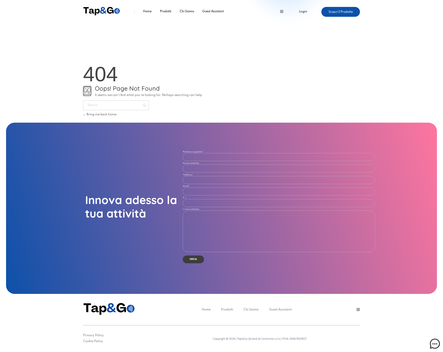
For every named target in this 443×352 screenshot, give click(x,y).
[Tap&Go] (101, 11)
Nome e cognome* (193, 152)
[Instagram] (281, 11)
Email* (186, 186)
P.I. (185, 198)
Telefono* (188, 175)
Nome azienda (191, 163)
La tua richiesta (191, 209)
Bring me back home (101, 114)
